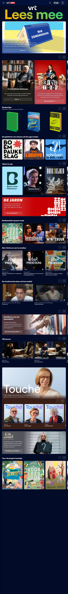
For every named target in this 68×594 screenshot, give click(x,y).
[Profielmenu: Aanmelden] (62, 3)
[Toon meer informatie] (21, 252)
